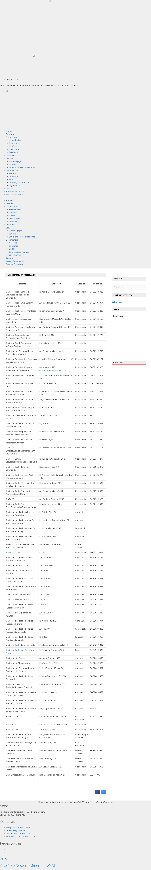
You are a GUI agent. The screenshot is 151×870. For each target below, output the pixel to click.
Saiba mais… (118, 302)
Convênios (10, 155)
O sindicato (11, 137)
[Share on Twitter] (103, 793)
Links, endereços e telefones (22, 167)
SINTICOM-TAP (13, 552)
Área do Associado (14, 194)
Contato (9, 188)
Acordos (13, 173)
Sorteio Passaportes (15, 191)
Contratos (13, 176)
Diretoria (13, 143)
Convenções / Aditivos (19, 182)
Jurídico (12, 164)
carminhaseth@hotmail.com (52, 370)
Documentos (12, 170)
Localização (14, 149)
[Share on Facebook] (97, 793)
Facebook (13, 152)
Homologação (15, 161)
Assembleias (15, 140)
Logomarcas (15, 185)
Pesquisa (10, 134)
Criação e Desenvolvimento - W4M (27, 865)
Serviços (10, 158)
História (13, 146)
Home (9, 131)
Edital (12, 179)
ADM (4, 858)
